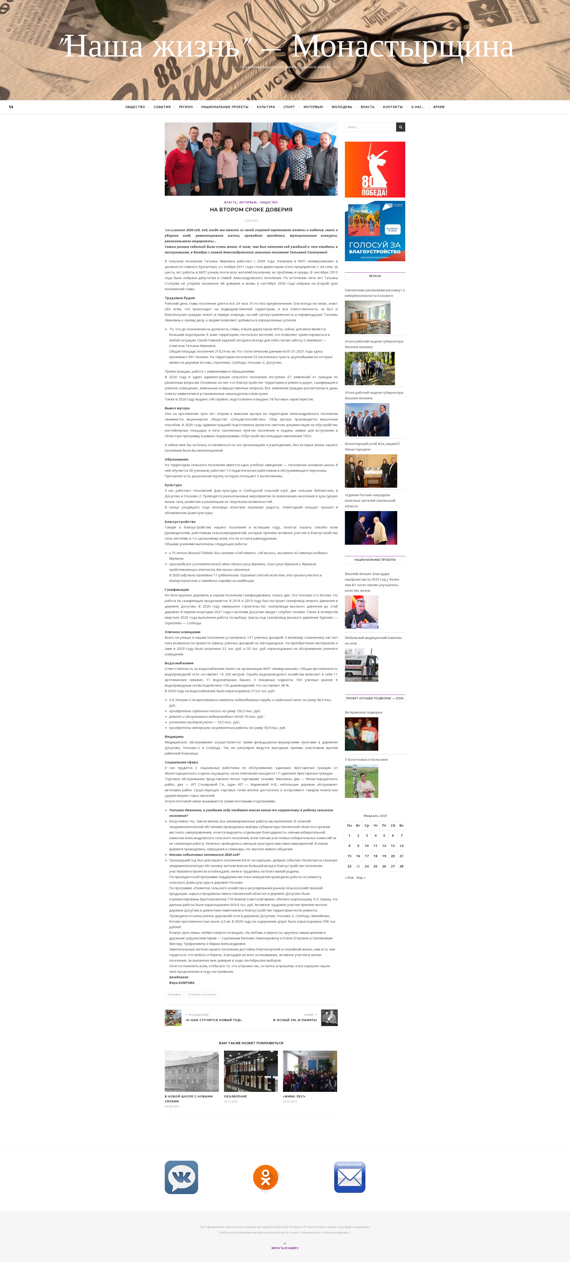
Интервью (313, 107)
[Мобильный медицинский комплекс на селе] (361, 665)
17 (367, 856)
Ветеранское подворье (364, 712)
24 (367, 866)
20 (393, 856)
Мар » (361, 877)
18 (375, 856)
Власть (368, 107)
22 (349, 866)
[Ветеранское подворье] (361, 734)
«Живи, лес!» (294, 1096)
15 (349, 856)
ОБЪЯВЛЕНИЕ (235, 1096)
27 (393, 866)
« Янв (349, 877)
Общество (135, 107)
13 (393, 845)
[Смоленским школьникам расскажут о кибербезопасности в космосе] (368, 317)
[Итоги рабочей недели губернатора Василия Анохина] (370, 368)
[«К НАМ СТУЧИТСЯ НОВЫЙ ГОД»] (173, 1017)
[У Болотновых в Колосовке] (361, 782)
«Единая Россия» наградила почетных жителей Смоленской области (370, 500)
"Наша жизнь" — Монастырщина (285, 47)
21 (401, 856)
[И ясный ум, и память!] (329, 1017)
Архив (439, 107)
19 (384, 856)
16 (358, 856)
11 (375, 845)
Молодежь (342, 107)
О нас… (418, 107)
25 (375, 866)
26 (384, 866)
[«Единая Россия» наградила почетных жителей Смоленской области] (371, 527)
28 (401, 866)
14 (401, 845)
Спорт (289, 107)
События (162, 107)
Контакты (393, 107)
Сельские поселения (202, 994)
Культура (266, 107)
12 (384, 845)
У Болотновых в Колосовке (366, 759)
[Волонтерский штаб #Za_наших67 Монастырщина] (371, 471)
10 (367, 845)
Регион (186, 107)
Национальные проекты (224, 107)
